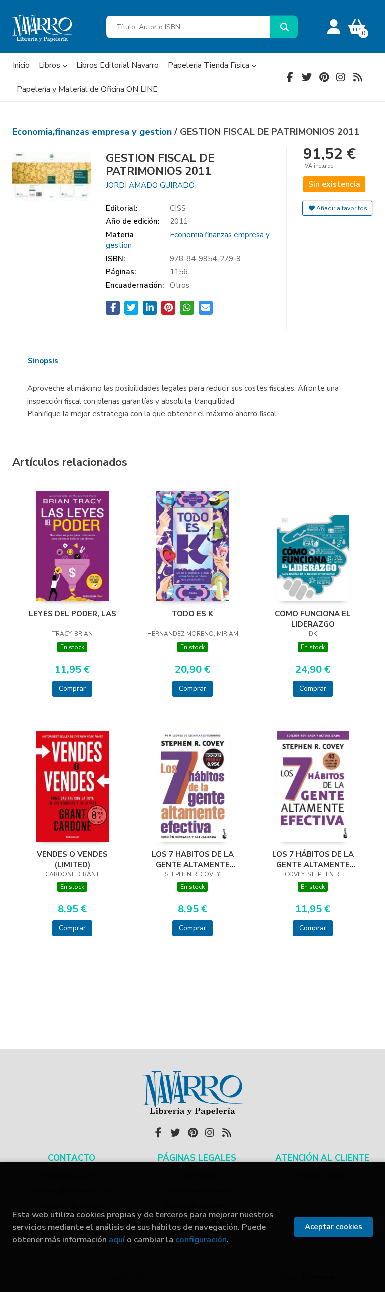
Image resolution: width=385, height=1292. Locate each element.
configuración (201, 1239)
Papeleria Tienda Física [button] (209, 65)
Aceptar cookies (333, 1227)
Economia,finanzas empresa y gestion (93, 132)
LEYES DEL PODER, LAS (72, 614)
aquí (117, 1239)
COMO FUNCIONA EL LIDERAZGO (313, 619)
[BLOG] (357, 77)
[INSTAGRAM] (340, 77)
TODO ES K (192, 614)
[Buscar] (284, 27)
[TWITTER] (306, 77)
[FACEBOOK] (289, 77)
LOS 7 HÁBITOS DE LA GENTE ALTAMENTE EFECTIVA (313, 859)
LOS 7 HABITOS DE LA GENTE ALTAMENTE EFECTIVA (193, 859)
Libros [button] (50, 65)
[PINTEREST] (323, 77)
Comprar (72, 688)
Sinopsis (43, 361)
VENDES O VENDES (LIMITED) (72, 859)
